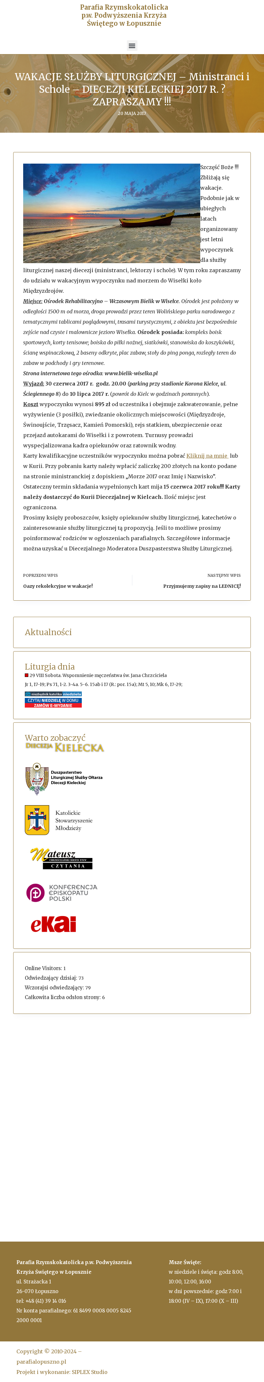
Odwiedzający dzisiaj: (52, 978)
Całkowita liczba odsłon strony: (63, 997)
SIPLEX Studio (90, 1372)
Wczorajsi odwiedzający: (55, 988)
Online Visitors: (44, 968)
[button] (132, 45)
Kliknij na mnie (207, 456)
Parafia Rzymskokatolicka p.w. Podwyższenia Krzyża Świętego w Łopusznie (124, 15)
